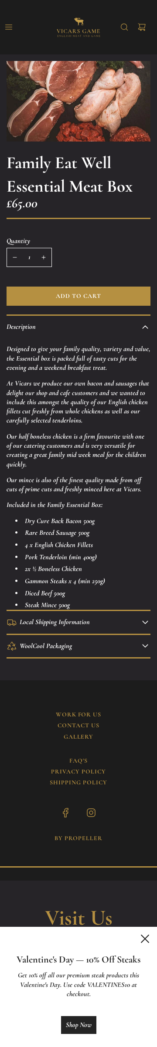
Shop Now (79, 1024)
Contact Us (78, 725)
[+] (43, 257)
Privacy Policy (78, 771)
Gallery (79, 736)
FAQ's (78, 760)
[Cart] (141, 27)
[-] (15, 257)
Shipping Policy (78, 782)
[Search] (124, 27)
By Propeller (78, 838)
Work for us (79, 714)
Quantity (18, 240)
